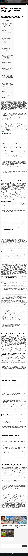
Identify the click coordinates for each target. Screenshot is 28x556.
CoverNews (20, 554)
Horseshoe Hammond (6, 78)
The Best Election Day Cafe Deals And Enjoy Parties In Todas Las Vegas (8, 36)
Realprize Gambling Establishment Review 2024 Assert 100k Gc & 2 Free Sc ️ (7, 511)
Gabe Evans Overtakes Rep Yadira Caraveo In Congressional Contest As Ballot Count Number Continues (8, 76)
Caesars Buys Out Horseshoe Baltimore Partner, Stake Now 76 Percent (7, 32)
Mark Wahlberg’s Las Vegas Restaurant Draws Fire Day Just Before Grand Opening (7, 66)
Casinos (4, 97)
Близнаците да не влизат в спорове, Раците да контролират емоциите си (20, 511)
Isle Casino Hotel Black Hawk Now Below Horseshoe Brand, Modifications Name (8, 56)
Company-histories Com (6, 30)
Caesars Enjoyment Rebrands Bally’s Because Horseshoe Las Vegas (7, 26)
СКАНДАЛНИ (2, 7)
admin (5, 527)
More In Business (5, 90)
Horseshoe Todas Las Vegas (7, 63)
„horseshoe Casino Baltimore (7, 48)
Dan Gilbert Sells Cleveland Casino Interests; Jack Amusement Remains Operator (8, 81)
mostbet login (3, 131)
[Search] (26, 4)
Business (4, 91)
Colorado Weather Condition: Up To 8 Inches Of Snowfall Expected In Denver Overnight (8, 41)
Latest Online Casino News (7, 62)
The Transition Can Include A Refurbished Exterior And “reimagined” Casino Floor (7, 50)
